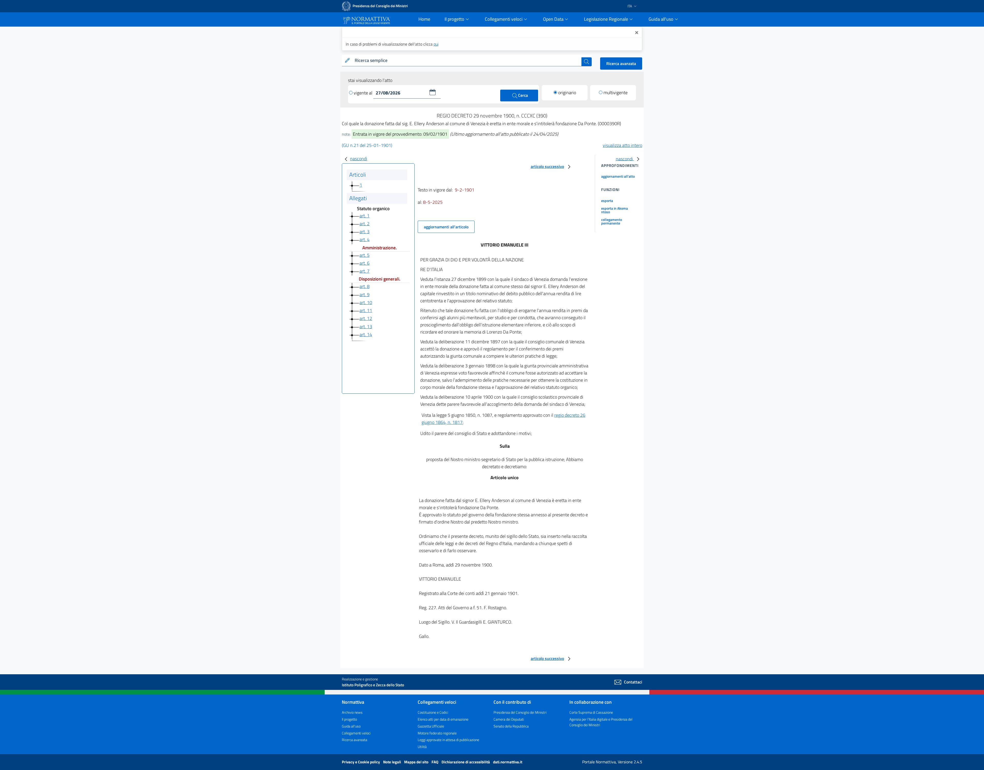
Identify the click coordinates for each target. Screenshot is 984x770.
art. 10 (366, 302)
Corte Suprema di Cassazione (591, 712)
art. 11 (366, 310)
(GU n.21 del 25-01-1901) (367, 145)
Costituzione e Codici (433, 712)
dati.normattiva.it (507, 762)
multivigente (615, 92)
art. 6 (365, 263)
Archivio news (352, 712)
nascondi (358, 158)
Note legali (392, 762)
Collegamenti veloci (356, 733)
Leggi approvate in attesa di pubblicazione (448, 739)
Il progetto (349, 719)
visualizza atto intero (622, 145)
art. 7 (365, 271)
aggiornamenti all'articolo (446, 227)
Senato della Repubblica (511, 726)
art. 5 (365, 255)
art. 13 (366, 326)
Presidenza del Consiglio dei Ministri (520, 712)
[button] (432, 92)
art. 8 (365, 286)
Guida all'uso (351, 726)
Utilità (422, 746)
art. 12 (366, 318)
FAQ (435, 762)
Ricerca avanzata (621, 63)
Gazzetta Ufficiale (431, 726)
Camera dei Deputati (509, 719)
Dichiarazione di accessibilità (466, 762)
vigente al (363, 92)
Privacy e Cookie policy (361, 762)
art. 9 (365, 294)
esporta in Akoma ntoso (614, 210)
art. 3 (365, 231)
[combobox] (467, 60)
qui (436, 44)
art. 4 (365, 239)
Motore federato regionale (437, 733)
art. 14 (366, 334)
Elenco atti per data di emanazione (443, 719)
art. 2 (365, 223)
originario (567, 92)
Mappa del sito (416, 762)
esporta (607, 200)
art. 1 (365, 215)
